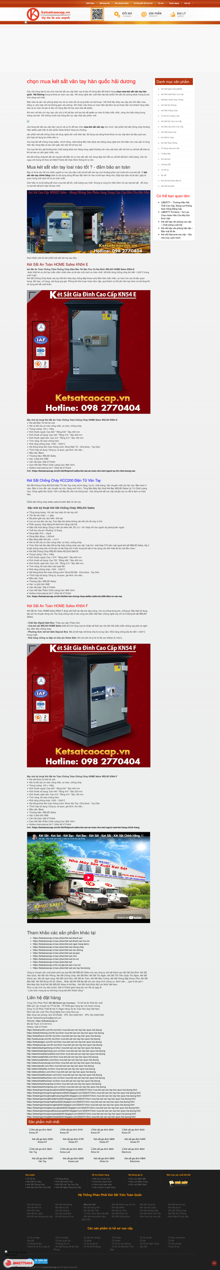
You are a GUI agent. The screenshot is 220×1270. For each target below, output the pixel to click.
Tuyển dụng (174, 3)
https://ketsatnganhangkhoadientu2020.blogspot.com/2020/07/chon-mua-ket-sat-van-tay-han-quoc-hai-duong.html (81, 1098)
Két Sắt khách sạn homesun (62, 1002)
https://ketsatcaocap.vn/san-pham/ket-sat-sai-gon (56, 952)
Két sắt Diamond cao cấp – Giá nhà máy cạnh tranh (176, 236)
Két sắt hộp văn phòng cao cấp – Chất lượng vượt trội (176, 223)
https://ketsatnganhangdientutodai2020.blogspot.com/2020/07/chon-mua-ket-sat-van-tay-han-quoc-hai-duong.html (81, 1116)
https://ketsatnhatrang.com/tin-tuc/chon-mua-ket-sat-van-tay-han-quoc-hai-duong (65, 1032)
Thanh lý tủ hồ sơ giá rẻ (38, 1246)
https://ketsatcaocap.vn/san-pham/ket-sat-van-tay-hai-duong (61, 967)
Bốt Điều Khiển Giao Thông (172, 100)
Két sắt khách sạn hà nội (123, 1204)
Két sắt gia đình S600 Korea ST (42, 1140)
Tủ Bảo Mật (165, 154)
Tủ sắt (171, 1240)
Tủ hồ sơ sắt (146, 1237)
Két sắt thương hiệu (149, 1210)
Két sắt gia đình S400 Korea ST (135, 1140)
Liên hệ (187, 3)
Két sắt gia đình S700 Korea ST (73, 1140)
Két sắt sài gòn (34, 1204)
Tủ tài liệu (116, 1237)
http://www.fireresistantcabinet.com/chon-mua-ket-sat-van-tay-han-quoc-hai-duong (66, 1053)
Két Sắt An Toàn (167, 138)
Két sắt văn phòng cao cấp (40, 1216)
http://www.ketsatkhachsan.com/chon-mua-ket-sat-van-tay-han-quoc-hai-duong (64, 1074)
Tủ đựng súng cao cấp (170, 148)
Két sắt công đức (63, 1213)
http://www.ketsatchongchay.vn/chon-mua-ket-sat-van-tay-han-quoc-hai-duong (64, 1083)
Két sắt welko (118, 1207)
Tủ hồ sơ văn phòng (121, 1243)
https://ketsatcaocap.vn (47, 1020)
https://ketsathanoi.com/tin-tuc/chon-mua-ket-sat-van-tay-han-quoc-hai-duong (64, 1035)
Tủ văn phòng (174, 1243)
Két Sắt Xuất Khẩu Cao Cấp (172, 94)
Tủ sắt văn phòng (92, 1237)
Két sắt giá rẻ (174, 1207)
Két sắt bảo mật (91, 1210)
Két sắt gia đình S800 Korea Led (73, 1160)
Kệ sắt (163, 175)
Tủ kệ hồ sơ (173, 1246)
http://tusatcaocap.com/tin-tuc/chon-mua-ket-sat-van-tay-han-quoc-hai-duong (63, 1038)
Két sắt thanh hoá (176, 1204)
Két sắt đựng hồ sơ (64, 1216)
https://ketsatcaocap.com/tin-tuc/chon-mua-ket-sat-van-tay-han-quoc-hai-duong (64, 1044)
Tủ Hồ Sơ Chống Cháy (170, 116)
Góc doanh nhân (122, 3)
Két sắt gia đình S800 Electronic (135, 1160)
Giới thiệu (90, 3)
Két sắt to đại (33, 1210)
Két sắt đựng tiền (92, 1207)
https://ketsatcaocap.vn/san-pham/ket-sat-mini (55, 955)
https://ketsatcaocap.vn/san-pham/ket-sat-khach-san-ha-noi (61, 940)
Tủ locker (116, 1240)
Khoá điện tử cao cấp (178, 1216)
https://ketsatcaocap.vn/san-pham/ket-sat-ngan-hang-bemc (61, 943)
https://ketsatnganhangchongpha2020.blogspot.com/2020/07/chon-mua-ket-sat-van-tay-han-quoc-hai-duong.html (80, 1104)
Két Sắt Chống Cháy (169, 111)
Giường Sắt (165, 165)
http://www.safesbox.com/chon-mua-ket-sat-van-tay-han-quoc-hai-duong (61, 1071)
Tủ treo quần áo (62, 1240)
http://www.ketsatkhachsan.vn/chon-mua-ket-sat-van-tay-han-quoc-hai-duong (63, 1080)
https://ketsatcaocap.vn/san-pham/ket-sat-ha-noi (56, 958)
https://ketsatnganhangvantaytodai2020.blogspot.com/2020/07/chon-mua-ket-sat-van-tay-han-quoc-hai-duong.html (81, 1113)
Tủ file (143, 1240)
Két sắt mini (165, 159)
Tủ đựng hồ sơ (62, 1243)
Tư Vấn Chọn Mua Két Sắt (96, 1213)
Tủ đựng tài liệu (34, 1243)
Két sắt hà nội (61, 1207)
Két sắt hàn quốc (148, 1207)
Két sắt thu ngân (35, 1213)
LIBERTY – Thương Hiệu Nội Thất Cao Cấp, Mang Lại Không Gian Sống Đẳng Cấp (176, 205)
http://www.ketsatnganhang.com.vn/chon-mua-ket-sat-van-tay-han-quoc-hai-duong (66, 1050)
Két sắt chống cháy (177, 1210)
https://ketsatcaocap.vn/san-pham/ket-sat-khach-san (58, 937)
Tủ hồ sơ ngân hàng (149, 1243)
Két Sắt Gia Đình (168, 186)
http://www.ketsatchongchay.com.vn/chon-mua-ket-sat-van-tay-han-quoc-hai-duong (66, 1086)
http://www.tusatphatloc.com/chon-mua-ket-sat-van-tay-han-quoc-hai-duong (63, 1059)
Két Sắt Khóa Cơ (120, 1213)
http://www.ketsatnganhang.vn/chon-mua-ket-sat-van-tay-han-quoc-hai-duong (64, 1047)
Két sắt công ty (62, 1210)
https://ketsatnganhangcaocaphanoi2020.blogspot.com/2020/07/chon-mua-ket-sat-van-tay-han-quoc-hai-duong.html (82, 1089)
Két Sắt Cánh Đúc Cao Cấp (172, 127)
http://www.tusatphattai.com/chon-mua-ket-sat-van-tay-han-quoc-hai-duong (62, 1056)
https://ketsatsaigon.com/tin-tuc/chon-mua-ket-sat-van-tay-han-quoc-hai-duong (64, 1041)
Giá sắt (30, 1240)
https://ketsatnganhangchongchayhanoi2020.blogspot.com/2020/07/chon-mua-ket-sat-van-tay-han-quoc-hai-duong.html (84, 1092)
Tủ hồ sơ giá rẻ (91, 1243)
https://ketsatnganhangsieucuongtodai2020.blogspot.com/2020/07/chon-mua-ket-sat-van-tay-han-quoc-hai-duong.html (83, 1107)
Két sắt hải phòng (63, 1204)
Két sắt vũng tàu (147, 1204)
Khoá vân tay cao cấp (150, 1216)
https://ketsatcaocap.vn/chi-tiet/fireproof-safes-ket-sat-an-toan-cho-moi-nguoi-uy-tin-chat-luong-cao (83, 470)
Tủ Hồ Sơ (165, 170)
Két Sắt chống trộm (121, 1216)
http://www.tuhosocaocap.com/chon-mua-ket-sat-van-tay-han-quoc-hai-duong (63, 1062)
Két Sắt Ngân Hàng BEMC (171, 89)
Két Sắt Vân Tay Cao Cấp (171, 121)
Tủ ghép (87, 1240)
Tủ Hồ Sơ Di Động (92, 1246)
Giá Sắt (143, 1246)
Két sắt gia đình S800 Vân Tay (42, 1160)
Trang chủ (105, 3)
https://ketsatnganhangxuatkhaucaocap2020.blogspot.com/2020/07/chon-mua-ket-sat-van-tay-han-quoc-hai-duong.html (84, 1110)
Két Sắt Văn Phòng (168, 105)
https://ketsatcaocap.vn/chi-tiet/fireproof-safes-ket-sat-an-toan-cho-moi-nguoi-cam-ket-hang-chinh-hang (85, 827)
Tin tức (161, 3)
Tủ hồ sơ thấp (61, 1237)
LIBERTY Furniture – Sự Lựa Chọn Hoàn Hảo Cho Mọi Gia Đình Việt (175, 215)
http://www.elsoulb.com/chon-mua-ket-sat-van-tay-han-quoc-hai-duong (60, 1065)
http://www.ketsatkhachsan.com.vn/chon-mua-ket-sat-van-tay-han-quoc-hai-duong (66, 1077)
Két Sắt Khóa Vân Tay (150, 1213)
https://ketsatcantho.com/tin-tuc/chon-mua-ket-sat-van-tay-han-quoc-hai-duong (64, 1029)
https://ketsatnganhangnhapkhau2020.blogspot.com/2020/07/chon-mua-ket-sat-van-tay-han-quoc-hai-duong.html (80, 1101)
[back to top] (214, 1263)
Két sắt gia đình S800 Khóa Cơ (104, 1160)
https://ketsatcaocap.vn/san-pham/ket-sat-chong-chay (58, 946)
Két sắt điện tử (34, 1207)
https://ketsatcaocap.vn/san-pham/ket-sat (52, 961)
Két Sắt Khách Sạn (168, 132)
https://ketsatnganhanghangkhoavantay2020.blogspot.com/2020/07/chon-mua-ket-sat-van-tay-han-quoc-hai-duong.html (84, 1095)
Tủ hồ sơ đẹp (33, 1237)
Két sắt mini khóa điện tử (171, 181)
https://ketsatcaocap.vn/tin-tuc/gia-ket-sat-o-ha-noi (57, 964)
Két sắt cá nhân (119, 1210)
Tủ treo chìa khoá (176, 1237)
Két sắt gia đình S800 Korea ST (104, 1140)
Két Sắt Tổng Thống (169, 143)
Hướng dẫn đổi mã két (143, 3)
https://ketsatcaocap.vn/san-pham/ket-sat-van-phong (58, 949)
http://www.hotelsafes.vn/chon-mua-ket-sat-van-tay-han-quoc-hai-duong (61, 1068)
